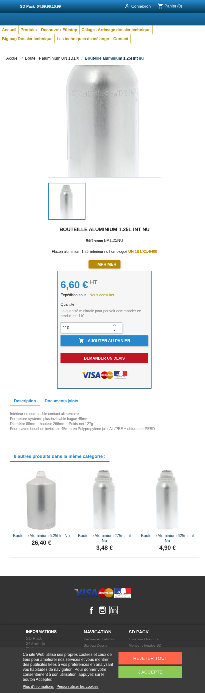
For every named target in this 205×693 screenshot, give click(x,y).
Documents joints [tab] (61, 401)
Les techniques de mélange (83, 39)
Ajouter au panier (104, 341)
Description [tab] (25, 401)
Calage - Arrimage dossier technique (116, 30)
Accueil (9, 30)
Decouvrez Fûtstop (59, 30)
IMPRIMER (106, 264)
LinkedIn (113, 610)
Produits (28, 30)
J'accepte (150, 672)
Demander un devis (104, 358)
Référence (94, 241)
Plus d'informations (38, 686)
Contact (120, 39)
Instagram (103, 610)
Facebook (91, 610)
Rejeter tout (150, 658)
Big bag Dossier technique (27, 39)
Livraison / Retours (143, 639)
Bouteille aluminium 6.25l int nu (41, 536)
